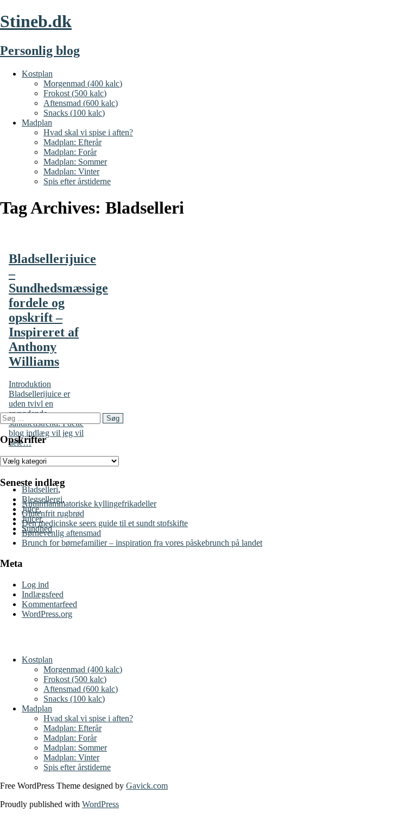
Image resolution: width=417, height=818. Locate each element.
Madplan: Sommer (75, 161)
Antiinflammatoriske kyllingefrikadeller (89, 503)
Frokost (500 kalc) (74, 93)
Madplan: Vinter (71, 171)
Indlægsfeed (43, 594)
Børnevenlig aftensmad (61, 533)
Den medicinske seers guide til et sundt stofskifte (105, 523)
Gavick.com (147, 785)
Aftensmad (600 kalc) (80, 103)
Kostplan (37, 73)
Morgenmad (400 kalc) (82, 83)
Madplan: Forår (70, 152)
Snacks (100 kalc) (74, 112)
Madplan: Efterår (72, 142)
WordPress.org (47, 614)
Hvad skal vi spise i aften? (88, 132)
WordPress (100, 804)
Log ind (35, 584)
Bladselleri (40, 489)
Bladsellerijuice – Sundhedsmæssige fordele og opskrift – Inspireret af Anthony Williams (58, 310)
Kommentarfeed (49, 604)
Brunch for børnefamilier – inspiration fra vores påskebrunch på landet (142, 542)
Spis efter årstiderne (77, 181)
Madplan (37, 122)
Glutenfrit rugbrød (53, 513)
